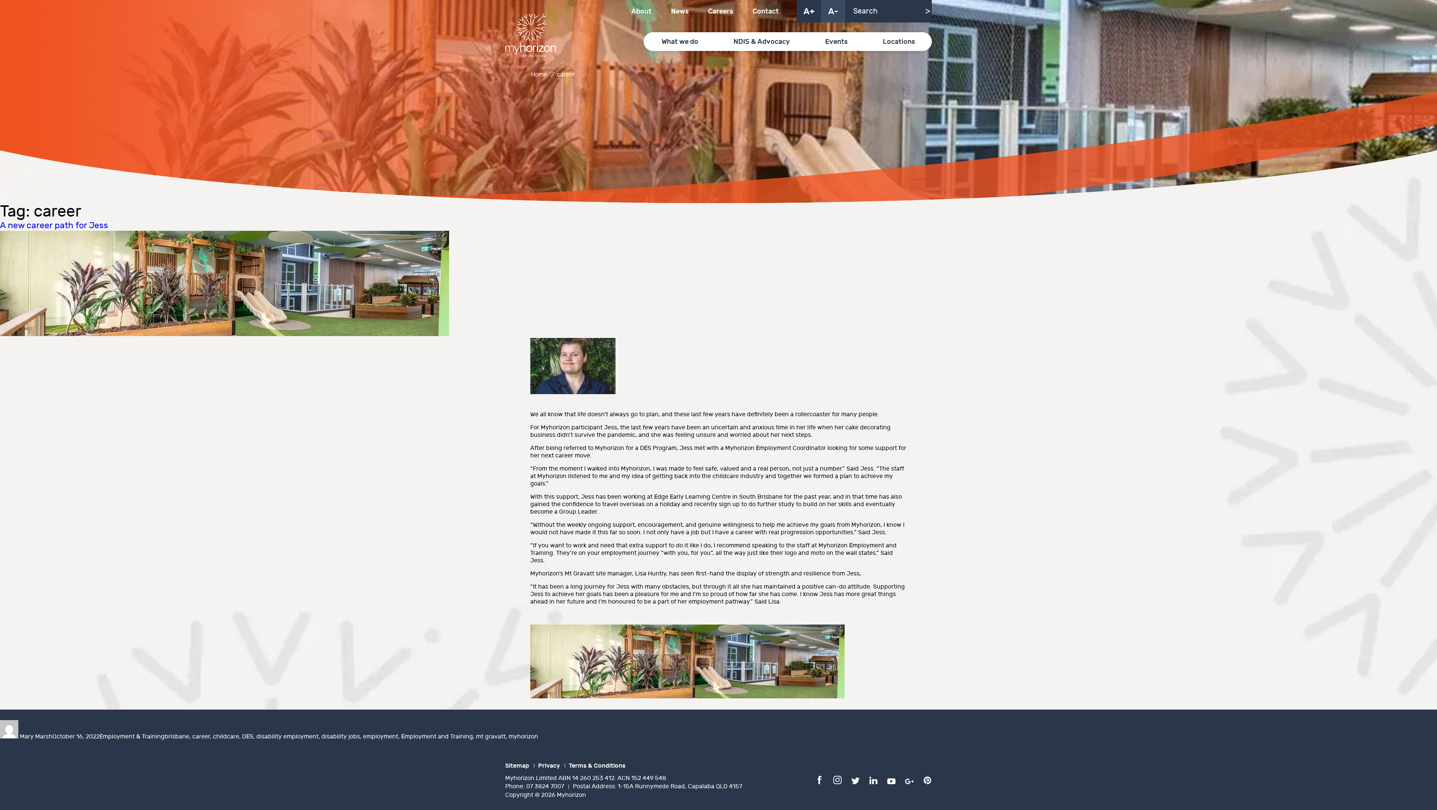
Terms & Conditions (597, 766)
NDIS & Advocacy (761, 42)
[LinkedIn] (873, 779)
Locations (899, 42)
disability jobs (340, 736)
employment (380, 736)
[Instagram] (837, 779)
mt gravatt (491, 736)
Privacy (549, 766)
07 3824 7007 (545, 786)
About (641, 11)
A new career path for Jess (54, 225)
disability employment (287, 736)
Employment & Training (132, 736)
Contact (766, 11)
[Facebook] (819, 779)
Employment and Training (437, 736)
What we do (680, 42)
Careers (720, 11)
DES (247, 736)
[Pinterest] (927, 779)
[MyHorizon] (530, 35)
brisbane (177, 736)
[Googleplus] (909, 779)
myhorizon (523, 736)
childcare (226, 736)
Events (836, 42)
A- (833, 11)
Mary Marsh (36, 736)
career (201, 736)
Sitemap (517, 766)
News (680, 11)
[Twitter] (855, 779)
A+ (809, 11)
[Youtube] (891, 779)
